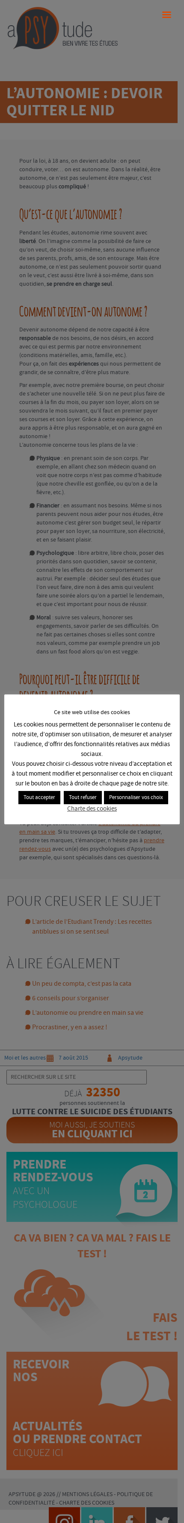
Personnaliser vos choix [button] (136, 797)
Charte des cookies (92, 809)
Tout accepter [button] (39, 797)
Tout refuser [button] (83, 797)
